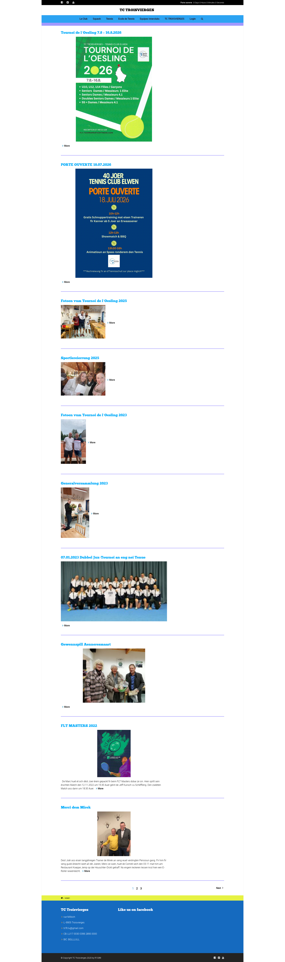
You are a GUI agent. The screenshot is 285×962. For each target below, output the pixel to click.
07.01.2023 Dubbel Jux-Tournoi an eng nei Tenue (103, 557)
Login (193, 18)
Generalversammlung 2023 (84, 483)
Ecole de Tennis (126, 18)
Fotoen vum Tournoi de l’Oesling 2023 (94, 415)
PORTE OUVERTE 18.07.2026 (86, 165)
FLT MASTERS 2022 (79, 726)
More (67, 145)
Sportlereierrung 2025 (80, 358)
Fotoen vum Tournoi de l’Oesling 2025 (94, 301)
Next (218, 888)
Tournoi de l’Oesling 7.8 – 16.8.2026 (91, 33)
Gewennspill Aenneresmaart (86, 644)
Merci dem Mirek (76, 807)
